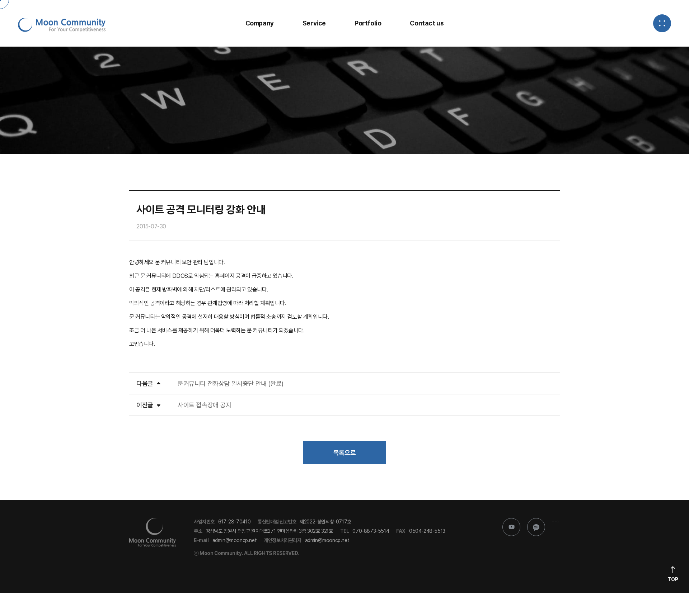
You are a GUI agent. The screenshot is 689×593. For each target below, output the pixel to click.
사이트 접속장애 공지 (204, 405)
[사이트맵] (662, 23)
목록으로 (344, 452)
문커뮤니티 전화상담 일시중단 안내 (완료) (230, 383)
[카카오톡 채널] (536, 527)
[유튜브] (511, 527)
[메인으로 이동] (62, 25)
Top (672, 579)
